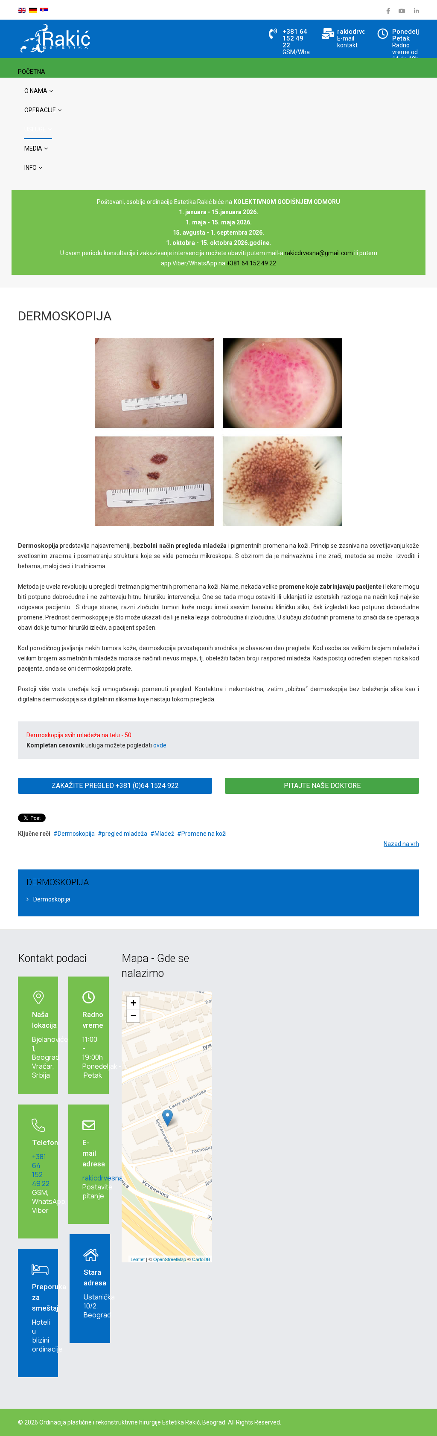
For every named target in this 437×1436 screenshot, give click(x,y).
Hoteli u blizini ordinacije (47, 1335)
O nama (35, 90)
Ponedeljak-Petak (410, 35)
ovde (159, 745)
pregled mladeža (124, 833)
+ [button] (133, 1002)
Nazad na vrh (401, 843)
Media (33, 148)
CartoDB (201, 1259)
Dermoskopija (76, 833)
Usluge (35, 129)
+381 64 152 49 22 (295, 38)
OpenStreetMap (169, 1259)
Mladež (164, 833)
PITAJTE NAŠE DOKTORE (322, 786)
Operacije (40, 110)
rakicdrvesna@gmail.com (319, 253)
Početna (31, 71)
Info (30, 167)
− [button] (133, 1015)
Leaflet (138, 1259)
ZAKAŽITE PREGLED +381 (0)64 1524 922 (115, 786)
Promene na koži (204, 833)
